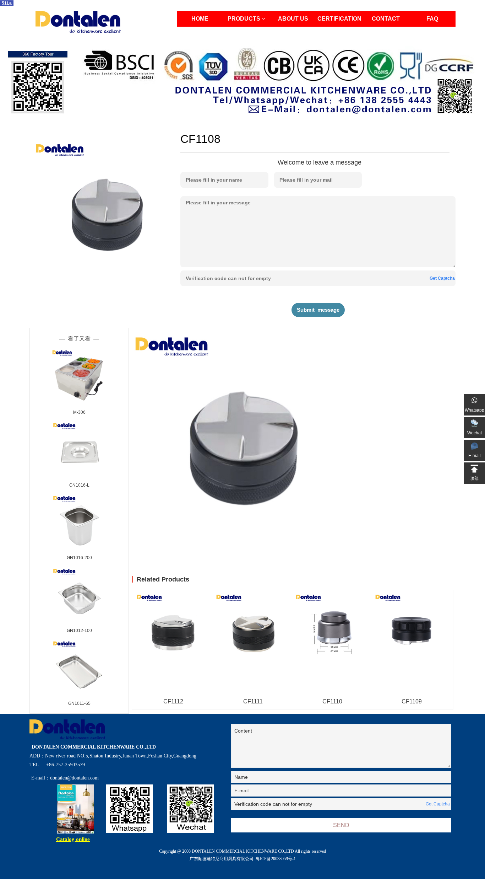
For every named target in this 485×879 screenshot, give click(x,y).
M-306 (79, 412)
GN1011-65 (79, 703)
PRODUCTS (245, 19)
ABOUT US (293, 19)
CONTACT (386, 19)
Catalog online (73, 839)
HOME (199, 19)
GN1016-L (79, 485)
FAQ (432, 19)
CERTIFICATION (339, 19)
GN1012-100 (79, 630)
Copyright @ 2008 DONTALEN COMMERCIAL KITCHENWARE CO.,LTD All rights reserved (242, 855)
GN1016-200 (79, 557)
